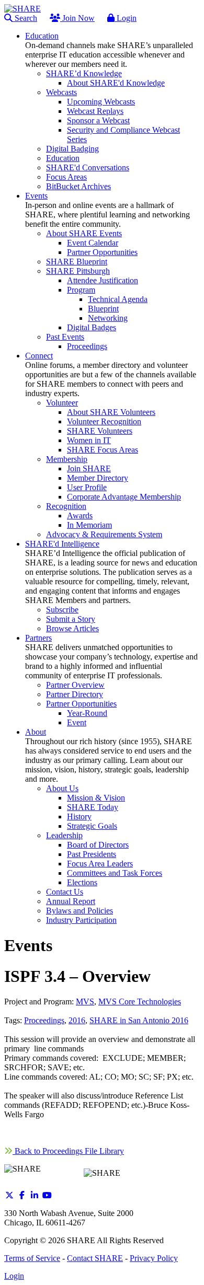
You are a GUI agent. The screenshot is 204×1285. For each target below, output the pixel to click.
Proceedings (44, 1020)
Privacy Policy (154, 1258)
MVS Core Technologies (139, 1001)
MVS (85, 1001)
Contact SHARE (95, 1258)
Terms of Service (32, 1258)
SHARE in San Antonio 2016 (138, 1020)
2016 (77, 1020)
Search (25, 18)
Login (126, 18)
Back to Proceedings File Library (68, 1151)
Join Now (77, 18)
